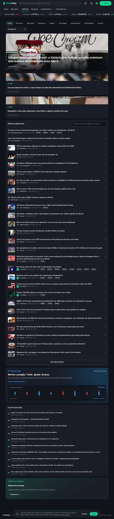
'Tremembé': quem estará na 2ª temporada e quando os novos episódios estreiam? (51, 344)
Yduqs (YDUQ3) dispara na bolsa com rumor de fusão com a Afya (44, 292)
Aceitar (93, 514)
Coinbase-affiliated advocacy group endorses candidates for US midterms (47, 163)
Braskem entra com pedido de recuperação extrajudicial (40, 275)
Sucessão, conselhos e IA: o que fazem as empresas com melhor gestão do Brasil (50, 214)
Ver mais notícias (57, 362)
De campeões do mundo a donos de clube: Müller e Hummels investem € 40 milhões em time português (59, 248)
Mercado (14, 9)
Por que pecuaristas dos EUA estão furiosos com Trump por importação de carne (50, 327)
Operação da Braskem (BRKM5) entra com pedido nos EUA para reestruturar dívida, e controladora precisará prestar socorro (55, 452)
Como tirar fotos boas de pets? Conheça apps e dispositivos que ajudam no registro (51, 309)
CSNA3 (79, 269)
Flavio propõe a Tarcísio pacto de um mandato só (37, 155)
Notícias (25, 9)
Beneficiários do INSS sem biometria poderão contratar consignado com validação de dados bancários (59, 318)
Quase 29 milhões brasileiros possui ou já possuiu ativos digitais (34, 432)
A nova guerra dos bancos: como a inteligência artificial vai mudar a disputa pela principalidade (45, 458)
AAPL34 (45, 207)
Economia (19, 23)
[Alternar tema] (85, 3)
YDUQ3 (43, 295)
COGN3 (72, 269)
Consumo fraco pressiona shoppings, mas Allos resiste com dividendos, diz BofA (41, 130)
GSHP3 (38, 132)
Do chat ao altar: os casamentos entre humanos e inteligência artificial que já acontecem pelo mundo (58, 180)
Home (6, 9)
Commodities (89, 23)
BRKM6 (64, 269)
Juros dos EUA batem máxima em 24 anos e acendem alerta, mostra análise (39, 138)
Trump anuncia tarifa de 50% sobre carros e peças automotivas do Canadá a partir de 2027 (54, 284)
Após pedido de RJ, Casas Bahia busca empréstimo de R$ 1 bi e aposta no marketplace (42, 465)
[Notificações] (91, 3)
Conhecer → (15, 494)
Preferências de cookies (103, 515)
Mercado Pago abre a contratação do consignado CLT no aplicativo (35, 439)
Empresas (41, 23)
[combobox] (51, 3)
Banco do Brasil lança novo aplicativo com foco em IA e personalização (46, 222)
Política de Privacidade (62, 515)
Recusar (84, 514)
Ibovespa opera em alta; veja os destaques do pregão (39, 267)
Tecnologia (63, 23)
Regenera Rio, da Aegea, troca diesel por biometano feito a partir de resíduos (49, 352)
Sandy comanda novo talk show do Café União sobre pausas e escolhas (36, 412)
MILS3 (43, 261)
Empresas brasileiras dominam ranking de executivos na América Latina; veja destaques (42, 445)
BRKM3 (50, 269)
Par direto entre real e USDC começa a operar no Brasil (30, 197)
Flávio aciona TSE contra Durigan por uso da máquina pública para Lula (46, 189)
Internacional (75, 23)
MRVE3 (94, 269)
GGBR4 (50, 303)
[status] (96, 3)
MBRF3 (86, 269)
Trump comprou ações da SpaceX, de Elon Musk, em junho (41, 231)
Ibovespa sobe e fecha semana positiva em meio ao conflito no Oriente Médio (39, 426)
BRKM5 (57, 269)
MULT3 (59, 132)
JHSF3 (52, 132)
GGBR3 (43, 303)
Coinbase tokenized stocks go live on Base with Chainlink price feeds (45, 205)
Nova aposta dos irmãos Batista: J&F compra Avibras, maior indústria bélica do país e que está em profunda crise (51, 472)
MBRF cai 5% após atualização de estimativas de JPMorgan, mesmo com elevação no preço (54, 301)
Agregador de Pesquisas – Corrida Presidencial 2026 (30, 419)
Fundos (100, 23)
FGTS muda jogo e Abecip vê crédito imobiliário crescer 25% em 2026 (45, 146)
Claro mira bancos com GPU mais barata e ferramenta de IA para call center (48, 239)
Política (52, 23)
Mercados (30, 23)
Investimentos (46, 9)
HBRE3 (45, 132)
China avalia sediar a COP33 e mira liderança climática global (41, 172)
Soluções (34, 9)
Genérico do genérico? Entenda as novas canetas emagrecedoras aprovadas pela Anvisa (53, 335)
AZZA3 (43, 269)
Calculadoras (61, 9)
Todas (9, 23)
